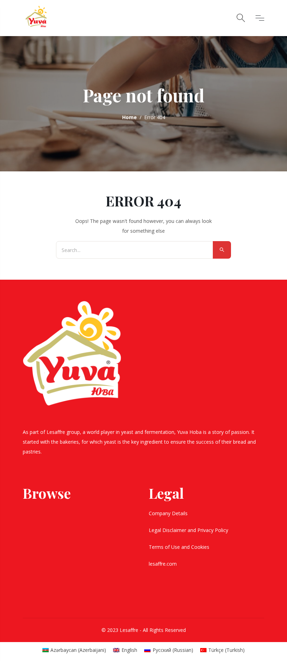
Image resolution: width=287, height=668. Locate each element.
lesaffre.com (163, 563)
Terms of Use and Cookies (180, 547)
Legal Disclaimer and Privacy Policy (189, 530)
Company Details (169, 513)
